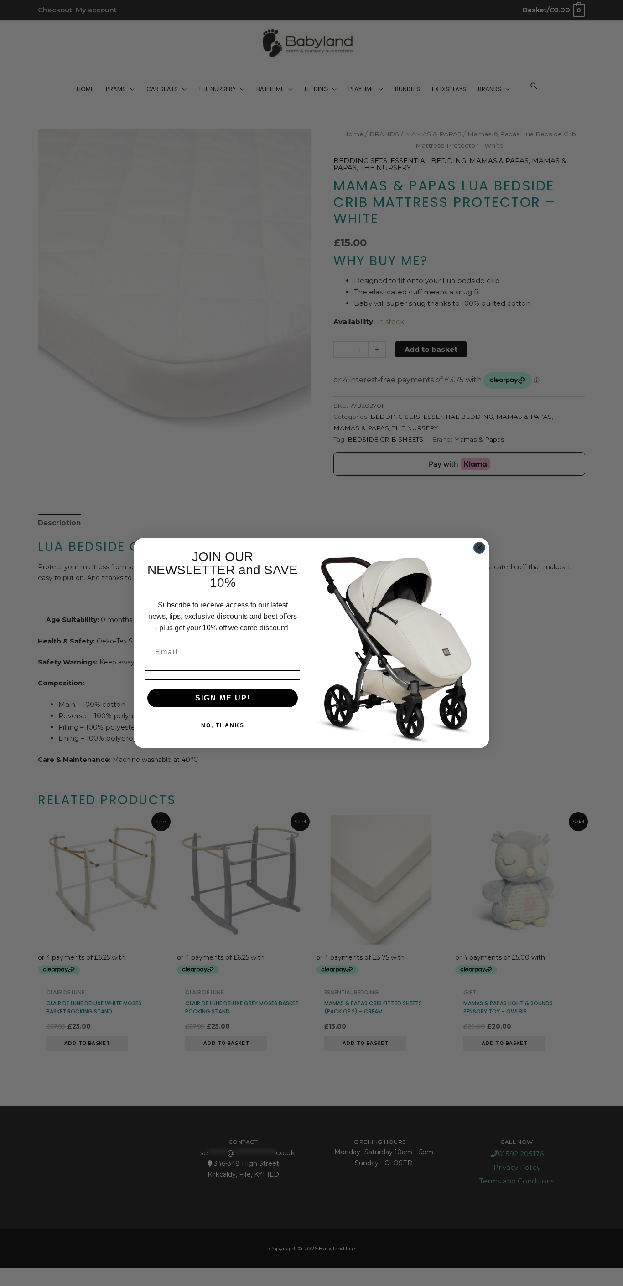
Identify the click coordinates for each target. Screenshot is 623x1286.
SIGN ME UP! (222, 698)
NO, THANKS (222, 725)
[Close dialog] (479, 547)
